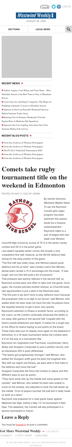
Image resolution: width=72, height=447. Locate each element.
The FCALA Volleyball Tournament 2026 (23, 150)
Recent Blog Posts (17, 135)
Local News (43, 29)
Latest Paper (23, 435)
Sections (14, 29)
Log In (66, 6)
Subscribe (41, 435)
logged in (21, 424)
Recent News (12, 83)
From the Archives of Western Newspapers (23, 142)
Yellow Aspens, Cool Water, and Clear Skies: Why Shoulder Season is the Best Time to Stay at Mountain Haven (26, 94)
